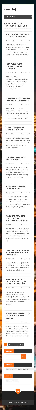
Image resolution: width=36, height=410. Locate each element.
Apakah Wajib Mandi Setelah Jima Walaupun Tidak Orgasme (18, 316)
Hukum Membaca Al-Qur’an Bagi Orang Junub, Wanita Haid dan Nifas (17, 252)
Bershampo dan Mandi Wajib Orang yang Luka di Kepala (18, 99)
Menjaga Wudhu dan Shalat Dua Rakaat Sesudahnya (18, 36)
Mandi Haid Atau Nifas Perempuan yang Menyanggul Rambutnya (16, 218)
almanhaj (10, 9)
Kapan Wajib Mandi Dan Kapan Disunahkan (16, 188)
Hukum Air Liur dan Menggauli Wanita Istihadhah (14, 66)
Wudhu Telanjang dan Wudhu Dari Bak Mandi (15, 129)
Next (21, 345)
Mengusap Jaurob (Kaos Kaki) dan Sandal (16, 158)
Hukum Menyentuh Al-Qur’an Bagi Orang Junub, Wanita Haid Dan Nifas (17, 281)
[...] (29, 55)
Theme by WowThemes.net (21, 402)
